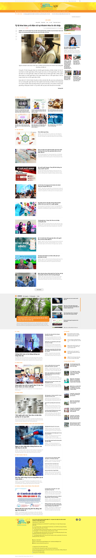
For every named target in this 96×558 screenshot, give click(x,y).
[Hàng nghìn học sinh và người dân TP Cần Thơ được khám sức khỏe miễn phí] (29, 374)
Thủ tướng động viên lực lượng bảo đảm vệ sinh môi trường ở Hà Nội (71, 313)
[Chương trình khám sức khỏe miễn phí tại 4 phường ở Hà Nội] (25, 262)
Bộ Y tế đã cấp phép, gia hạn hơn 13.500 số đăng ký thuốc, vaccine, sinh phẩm (53, 497)
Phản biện (64, 11)
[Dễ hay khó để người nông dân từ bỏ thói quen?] (57, 322)
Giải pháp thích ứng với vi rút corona (52, 426)
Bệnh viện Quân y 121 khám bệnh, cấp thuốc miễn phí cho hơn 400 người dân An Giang (39, 126)
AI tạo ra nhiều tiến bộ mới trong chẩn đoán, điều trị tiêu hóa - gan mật (52, 366)
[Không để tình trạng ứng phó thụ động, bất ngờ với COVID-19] (29, 497)
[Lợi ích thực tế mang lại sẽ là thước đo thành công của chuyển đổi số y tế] (25, 191)
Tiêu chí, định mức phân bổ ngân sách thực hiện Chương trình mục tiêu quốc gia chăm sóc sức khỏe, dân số (50, 151)
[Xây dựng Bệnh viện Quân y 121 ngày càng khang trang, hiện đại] (77, 57)
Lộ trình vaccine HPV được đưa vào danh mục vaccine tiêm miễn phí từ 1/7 (53, 411)
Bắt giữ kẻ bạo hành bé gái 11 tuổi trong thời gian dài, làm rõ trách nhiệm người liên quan (77, 78)
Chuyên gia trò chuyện (56, 11)
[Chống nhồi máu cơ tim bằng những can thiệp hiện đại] (29, 343)
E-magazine (26, 296)
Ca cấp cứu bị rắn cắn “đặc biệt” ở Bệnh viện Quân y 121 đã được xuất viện (52, 458)
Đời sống (37, 11)
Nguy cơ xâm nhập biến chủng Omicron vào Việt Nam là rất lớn (28, 447)
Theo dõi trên (50, 28)
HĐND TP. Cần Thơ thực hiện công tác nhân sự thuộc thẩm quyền (74, 358)
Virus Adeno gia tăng (43, 132)
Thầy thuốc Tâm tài (56, 22)
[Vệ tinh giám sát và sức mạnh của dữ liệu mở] (57, 301)
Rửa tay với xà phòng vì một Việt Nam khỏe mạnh (30, 423)
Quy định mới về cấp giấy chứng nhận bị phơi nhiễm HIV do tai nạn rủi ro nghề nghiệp (49, 203)
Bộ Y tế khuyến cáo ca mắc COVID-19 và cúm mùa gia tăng (55, 125)
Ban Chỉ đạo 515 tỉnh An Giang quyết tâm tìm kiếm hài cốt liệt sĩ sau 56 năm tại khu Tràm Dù (74, 334)
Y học (34, 11)
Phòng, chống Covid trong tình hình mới (27, 486)
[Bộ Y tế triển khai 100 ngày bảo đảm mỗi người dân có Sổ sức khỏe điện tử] (25, 244)
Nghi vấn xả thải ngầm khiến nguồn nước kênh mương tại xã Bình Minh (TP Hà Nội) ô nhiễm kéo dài (71, 306)
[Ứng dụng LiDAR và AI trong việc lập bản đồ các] (33, 308)
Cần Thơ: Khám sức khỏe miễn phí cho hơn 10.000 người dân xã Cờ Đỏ (47, 13)
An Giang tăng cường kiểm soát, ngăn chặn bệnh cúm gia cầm (52, 489)
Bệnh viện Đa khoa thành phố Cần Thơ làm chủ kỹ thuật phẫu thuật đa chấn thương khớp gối (50, 274)
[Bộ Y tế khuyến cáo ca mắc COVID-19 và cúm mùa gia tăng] (55, 119)
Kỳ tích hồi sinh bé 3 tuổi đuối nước (52, 463)
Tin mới (50, 22)
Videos (67, 11)
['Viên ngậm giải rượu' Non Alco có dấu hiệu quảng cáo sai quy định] (29, 404)
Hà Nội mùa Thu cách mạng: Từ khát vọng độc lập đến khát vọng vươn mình (74, 352)
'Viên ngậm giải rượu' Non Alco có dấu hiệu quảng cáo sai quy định (28, 416)
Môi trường (29, 11)
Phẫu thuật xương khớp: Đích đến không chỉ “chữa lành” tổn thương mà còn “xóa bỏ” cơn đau (53, 350)
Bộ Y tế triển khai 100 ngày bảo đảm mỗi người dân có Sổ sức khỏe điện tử (49, 238)
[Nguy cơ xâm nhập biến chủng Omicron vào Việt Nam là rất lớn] (29, 435)
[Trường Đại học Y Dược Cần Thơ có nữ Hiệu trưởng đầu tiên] (25, 227)
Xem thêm (39, 289)
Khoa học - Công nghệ (47, 11)
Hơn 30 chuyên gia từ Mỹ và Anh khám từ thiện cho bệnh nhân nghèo (75, 365)
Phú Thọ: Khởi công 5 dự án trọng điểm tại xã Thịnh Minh (29, 478)
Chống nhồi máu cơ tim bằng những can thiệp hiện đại (27, 354)
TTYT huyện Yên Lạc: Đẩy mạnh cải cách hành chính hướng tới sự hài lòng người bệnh (75, 373)
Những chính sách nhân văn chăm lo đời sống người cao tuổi (52, 382)
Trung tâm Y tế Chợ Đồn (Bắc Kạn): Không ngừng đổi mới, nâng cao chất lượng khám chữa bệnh (74, 417)
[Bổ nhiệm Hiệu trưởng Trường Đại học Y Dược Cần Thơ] (72, 40)
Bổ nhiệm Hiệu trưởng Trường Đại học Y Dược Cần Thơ (71, 48)
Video (38, 296)
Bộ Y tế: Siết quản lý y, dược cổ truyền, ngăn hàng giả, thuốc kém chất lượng (55, 110)
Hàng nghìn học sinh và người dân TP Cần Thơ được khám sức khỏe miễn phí (29, 386)
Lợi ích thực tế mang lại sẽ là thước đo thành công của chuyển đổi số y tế (49, 185)
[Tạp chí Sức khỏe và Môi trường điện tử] (48, 6)
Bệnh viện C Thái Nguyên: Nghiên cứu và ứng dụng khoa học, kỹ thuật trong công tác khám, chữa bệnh (75, 380)
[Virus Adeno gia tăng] (25, 138)
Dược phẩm (38, 22)
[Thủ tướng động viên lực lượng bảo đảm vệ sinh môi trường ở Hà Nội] (57, 315)
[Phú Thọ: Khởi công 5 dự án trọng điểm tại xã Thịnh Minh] (29, 466)
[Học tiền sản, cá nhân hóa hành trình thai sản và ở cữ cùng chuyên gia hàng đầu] (22, 119)
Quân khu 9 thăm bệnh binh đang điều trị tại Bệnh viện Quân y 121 (67, 78)
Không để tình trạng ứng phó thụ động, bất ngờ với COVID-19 (28, 509)
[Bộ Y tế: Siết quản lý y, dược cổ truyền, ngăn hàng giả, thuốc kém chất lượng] (55, 104)
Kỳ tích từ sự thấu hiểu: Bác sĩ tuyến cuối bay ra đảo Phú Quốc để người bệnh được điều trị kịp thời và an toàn (22, 111)
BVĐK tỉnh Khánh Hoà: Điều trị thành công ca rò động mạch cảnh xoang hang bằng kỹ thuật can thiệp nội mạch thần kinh (53, 504)
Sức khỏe (25, 11)
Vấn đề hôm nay (20, 11)
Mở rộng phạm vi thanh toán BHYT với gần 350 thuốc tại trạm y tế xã (53, 396)
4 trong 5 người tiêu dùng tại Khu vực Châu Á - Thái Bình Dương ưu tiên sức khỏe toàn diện (39, 111)
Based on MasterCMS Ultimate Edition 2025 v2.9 (24, 556)
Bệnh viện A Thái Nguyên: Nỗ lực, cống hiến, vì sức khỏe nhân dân (75, 402)
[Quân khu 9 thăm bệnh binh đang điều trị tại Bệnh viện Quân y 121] (68, 72)
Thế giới (41, 11)
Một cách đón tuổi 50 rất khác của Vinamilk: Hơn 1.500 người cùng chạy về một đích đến (74, 346)
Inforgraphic (33, 296)
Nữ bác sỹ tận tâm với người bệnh (51, 470)
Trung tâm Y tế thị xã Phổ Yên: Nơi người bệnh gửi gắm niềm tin (75, 394)
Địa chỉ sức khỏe (70, 361)
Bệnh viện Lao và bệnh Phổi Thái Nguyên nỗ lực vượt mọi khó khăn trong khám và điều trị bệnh (75, 388)
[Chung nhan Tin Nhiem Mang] (38, 552)
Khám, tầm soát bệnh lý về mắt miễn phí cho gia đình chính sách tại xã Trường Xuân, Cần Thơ (53, 374)
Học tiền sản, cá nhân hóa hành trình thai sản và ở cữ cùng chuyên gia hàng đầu (22, 126)
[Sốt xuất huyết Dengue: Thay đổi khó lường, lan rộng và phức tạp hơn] (25, 174)
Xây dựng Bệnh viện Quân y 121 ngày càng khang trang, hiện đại (76, 62)
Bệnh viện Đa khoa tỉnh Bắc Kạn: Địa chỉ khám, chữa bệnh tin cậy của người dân (75, 424)
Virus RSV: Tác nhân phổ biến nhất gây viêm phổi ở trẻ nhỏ (52, 335)
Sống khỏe (43, 22)
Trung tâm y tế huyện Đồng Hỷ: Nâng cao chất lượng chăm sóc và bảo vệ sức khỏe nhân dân (75, 410)
